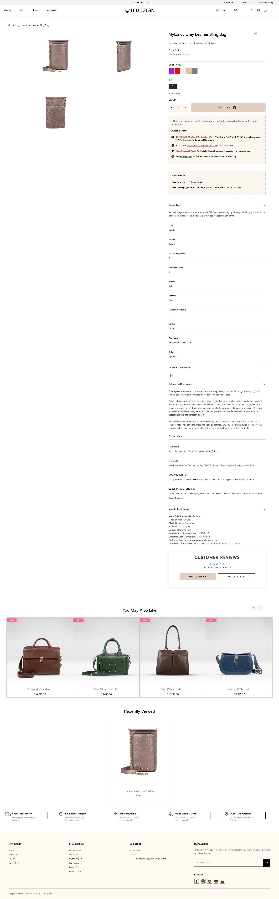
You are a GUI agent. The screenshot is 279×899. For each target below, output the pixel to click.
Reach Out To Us (75, 871)
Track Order (13, 855)
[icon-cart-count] (265, 10)
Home (11, 25)
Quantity (172, 100)
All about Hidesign (76, 850)
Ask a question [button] (236, 577)
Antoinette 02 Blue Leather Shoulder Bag (245, 689)
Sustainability (74, 863)
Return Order (14, 863)
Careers (133, 855)
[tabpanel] (39, 657)
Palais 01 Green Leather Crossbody (109, 689)
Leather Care (74, 867)
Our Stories (73, 855)
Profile (11, 850)
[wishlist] (258, 10)
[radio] (171, 71)
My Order (12, 859)
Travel (35, 10)
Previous (254, 608)
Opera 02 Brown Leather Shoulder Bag (177, 689)
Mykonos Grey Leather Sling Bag (32, 25)
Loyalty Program (75, 859)
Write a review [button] (198, 577)
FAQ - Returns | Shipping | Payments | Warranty (148, 859)
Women (7, 10)
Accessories (52, 10)
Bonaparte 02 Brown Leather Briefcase (44, 689)
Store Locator (135, 850)
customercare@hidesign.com (204, 540)
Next (260, 608)
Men (22, 10)
